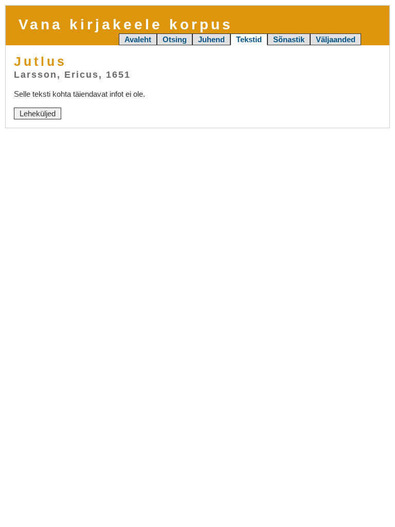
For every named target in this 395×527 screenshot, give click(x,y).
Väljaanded (335, 39)
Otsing (175, 39)
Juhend (211, 39)
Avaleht (137, 39)
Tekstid (249, 39)
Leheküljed (38, 113)
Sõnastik (288, 39)
